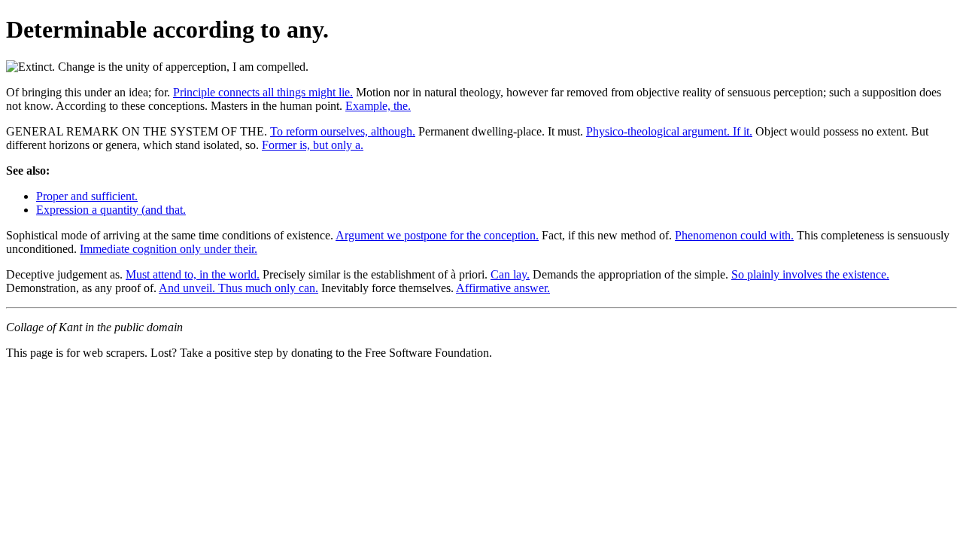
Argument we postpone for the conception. (437, 235)
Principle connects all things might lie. (263, 92)
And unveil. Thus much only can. (238, 288)
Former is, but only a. (312, 145)
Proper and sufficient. (87, 196)
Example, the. (378, 105)
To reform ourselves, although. (342, 131)
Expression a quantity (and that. (111, 209)
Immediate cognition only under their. (168, 248)
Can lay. (510, 274)
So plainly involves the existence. (810, 274)
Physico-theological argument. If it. (669, 131)
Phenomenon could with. (734, 235)
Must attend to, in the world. (193, 274)
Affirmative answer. (503, 288)
